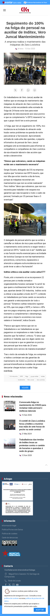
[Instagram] (13, 584)
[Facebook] (5, 584)
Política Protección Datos (12, 530)
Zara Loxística (41, 380)
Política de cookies (9, 534)
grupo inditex (34, 376)
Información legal (9, 526)
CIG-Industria (13, 376)
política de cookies (11, 598)
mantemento (21, 380)
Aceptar (40, 610)
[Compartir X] (15, 90)
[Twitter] (9, 584)
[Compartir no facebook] (21, 90)
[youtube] (17, 584)
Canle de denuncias (10, 538)
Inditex (43, 376)
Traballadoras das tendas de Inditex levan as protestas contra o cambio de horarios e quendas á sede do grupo (32, 445)
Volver (25, 388)
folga (26, 376)
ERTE (21, 376)
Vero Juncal (30, 380)
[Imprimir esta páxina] (34, 90)
